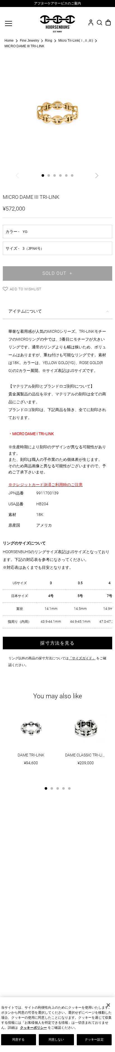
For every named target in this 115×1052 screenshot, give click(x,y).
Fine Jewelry (29, 41)
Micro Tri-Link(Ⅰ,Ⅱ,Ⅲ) (75, 41)
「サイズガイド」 (82, 658)
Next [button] (97, 177)
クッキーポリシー (33, 1028)
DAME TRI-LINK (31, 755)
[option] (57, 3)
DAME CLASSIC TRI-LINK (86, 755)
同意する (18, 1039)
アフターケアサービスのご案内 (57, 3)
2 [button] (48, 175)
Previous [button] (17, 177)
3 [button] (54, 175)
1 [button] (43, 175)
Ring (48, 41)
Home (9, 41)
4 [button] (60, 175)
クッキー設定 (94, 1039)
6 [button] (72, 175)
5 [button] (66, 175)
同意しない (56, 1039)
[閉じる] (108, 1005)
